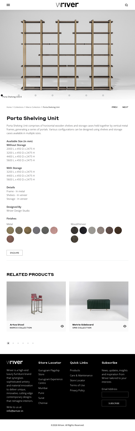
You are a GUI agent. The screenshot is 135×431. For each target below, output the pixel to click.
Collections (19, 107)
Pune (41, 393)
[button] (8, 343)
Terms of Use (77, 385)
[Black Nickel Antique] (36, 230)
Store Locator (77, 380)
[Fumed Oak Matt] (109, 230)
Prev (115, 107)
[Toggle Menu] (8, 5)
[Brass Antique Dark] (19, 230)
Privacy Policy (77, 390)
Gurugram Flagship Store (49, 372)
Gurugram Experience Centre (50, 381)
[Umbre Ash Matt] (100, 230)
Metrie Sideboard (83, 324)
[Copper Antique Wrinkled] (10, 239)
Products (75, 370)
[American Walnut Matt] (118, 230)
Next (125, 107)
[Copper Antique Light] (54, 230)
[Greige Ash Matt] (92, 230)
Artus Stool (17, 324)
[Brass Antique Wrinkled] (27, 230)
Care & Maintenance (81, 375)
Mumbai (42, 388)
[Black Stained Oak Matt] (83, 230)
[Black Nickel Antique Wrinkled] (45, 230)
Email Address (109, 389)
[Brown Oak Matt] (74, 230)
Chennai (42, 403)
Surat (41, 397)
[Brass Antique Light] (10, 230)
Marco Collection (33, 107)
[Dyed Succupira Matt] (74, 239)
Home (9, 107)
